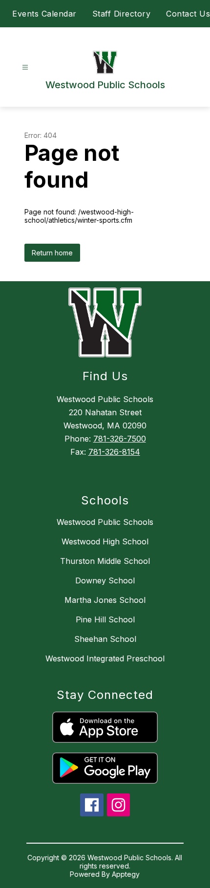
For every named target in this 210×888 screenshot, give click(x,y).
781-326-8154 (114, 452)
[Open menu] (25, 67)
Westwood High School (105, 541)
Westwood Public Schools (105, 522)
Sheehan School (105, 639)
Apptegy (126, 874)
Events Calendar (44, 14)
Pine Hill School (105, 619)
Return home (52, 253)
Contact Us (188, 14)
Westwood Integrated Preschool (105, 658)
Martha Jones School (105, 600)
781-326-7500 (119, 439)
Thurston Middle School (105, 561)
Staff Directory (121, 14)
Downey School (105, 580)
